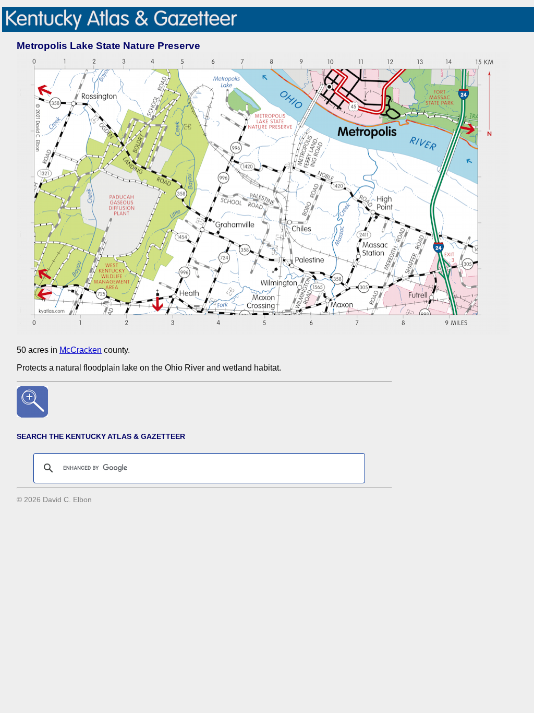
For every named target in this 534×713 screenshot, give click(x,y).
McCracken (80, 350)
